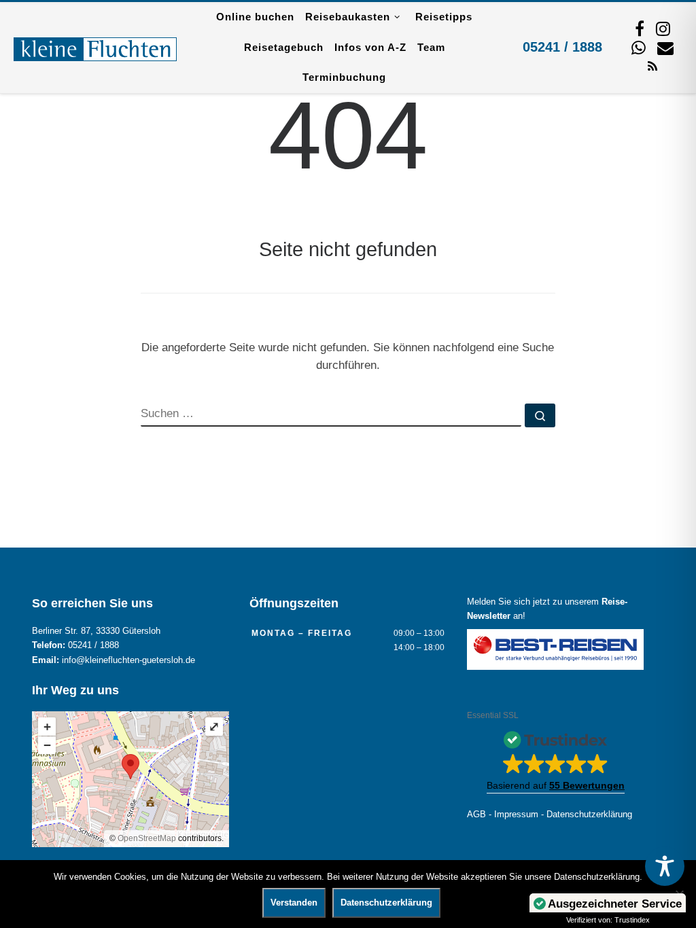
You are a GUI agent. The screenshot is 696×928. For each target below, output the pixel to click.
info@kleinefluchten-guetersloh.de (128, 660)
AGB (476, 814)
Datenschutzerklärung (589, 814)
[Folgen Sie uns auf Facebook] (639, 28)
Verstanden (294, 902)
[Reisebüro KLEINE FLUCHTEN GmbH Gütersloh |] (95, 47)
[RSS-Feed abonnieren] (652, 65)
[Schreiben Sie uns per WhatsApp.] (638, 47)
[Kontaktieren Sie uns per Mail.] (665, 47)
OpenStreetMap (147, 838)
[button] (556, 758)
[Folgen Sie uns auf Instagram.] (663, 28)
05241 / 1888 (562, 46)
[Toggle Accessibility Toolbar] (665, 866)
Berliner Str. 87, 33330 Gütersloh (96, 631)
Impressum (516, 814)
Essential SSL (493, 715)
